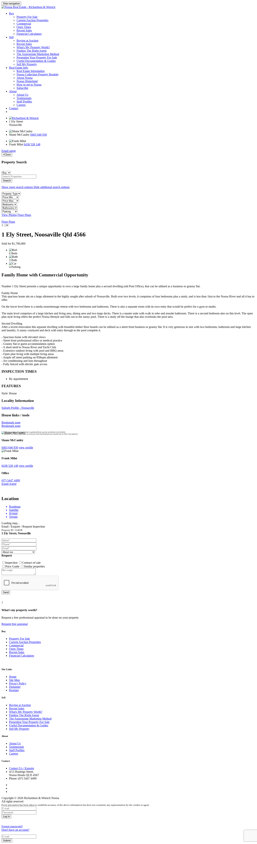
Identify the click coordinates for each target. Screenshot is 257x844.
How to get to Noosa (29, 84)
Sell (11, 37)
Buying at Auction (27, 40)
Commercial (24, 23)
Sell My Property (27, 64)
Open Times (24, 27)
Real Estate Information (31, 71)
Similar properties (34, 566)
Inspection (11, 562)
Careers (21, 104)
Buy (11, 13)
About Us (22, 94)
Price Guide (12, 566)
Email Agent (9, 483)
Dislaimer (15, 686)
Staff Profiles (24, 101)
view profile (26, 447)
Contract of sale (31, 562)
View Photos (9, 215)
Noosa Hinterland (27, 81)
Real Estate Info (18, 67)
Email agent (9, 150)
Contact (13, 108)
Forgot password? (12, 826)
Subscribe (22, 88)
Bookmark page (11, 422)
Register (14, 690)
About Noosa (25, 77)
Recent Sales (24, 30)
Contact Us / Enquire (21, 768)
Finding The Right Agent (31, 50)
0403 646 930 (38, 134)
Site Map (14, 680)
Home (12, 676)
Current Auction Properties (32, 20)
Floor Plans (24, 215)
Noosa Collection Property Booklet (37, 74)
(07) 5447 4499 (11, 480)
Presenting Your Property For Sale (37, 57)
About (13, 91)
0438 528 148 (32, 144)
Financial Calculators (29, 33)
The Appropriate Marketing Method (38, 54)
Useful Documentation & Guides (36, 60)
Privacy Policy (17, 683)
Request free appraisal (15, 624)
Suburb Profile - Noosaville (18, 407)
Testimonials (24, 98)
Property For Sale (27, 16)
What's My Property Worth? (33, 47)
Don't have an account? (15, 829)
